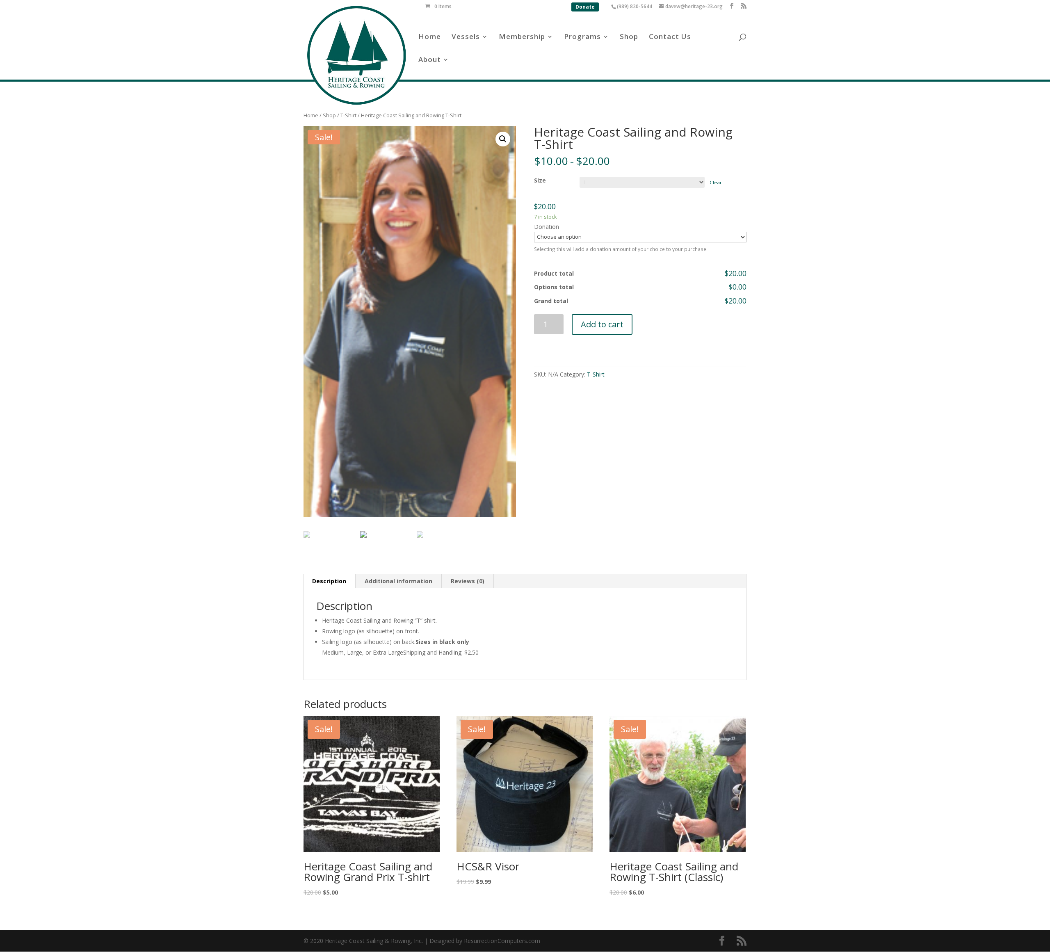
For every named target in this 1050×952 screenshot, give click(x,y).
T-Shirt (348, 115)
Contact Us (670, 37)
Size (540, 180)
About (429, 60)
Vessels (466, 37)
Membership (522, 37)
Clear (716, 182)
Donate (585, 6)
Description (329, 581)
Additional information (398, 581)
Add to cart (602, 324)
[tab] (329, 581)
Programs (582, 37)
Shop (629, 37)
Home (429, 37)
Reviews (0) (467, 581)
